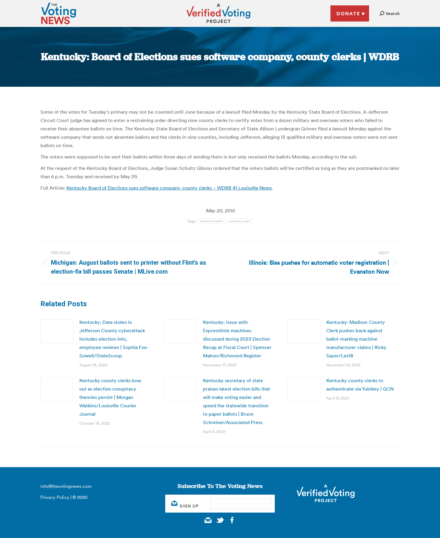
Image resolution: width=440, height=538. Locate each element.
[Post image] (56, 331)
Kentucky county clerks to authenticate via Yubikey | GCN (360, 384)
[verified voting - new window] (218, 24)
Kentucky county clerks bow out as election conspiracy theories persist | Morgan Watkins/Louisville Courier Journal (110, 397)
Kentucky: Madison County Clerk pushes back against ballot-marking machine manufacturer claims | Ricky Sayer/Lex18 (356, 339)
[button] (390, 13)
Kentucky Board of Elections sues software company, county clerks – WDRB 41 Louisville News (169, 188)
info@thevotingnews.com (66, 486)
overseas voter (239, 221)
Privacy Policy (54, 497)
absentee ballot (211, 221)
